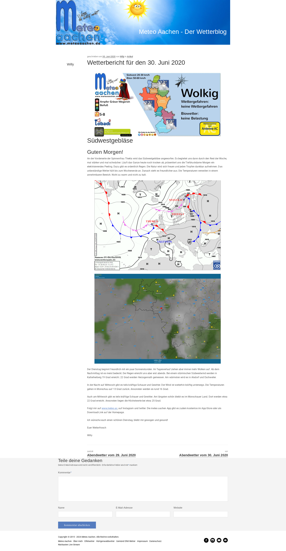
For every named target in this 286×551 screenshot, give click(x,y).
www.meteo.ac (109, 408)
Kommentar (65, 472)
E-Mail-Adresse (124, 507)
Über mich (78, 541)
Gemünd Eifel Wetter (126, 541)
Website (178, 507)
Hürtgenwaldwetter (105, 541)
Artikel (130, 56)
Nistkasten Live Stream (69, 544)
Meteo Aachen (65, 541)
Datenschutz (155, 541)
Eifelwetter (89, 541)
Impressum (142, 541)
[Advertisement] (111, 50)
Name (61, 507)
